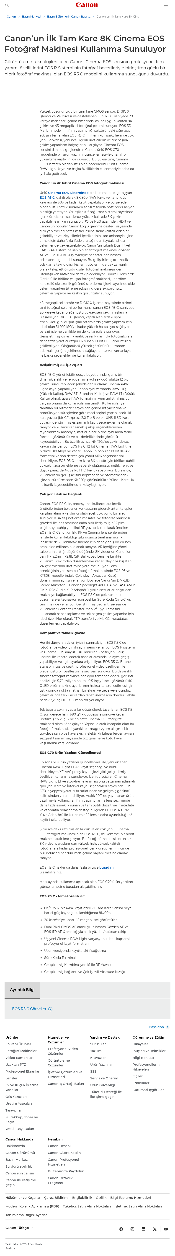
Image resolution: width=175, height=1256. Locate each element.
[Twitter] (155, 1229)
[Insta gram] (132, 1229)
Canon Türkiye (17, 1228)
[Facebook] (121, 1229)
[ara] (7, 5)
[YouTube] (166, 1229)
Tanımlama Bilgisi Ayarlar (26, 1215)
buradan (106, 867)
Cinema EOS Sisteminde (68, 193)
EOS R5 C (47, 198)
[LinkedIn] (143, 1229)
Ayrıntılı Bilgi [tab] (22, 990)
